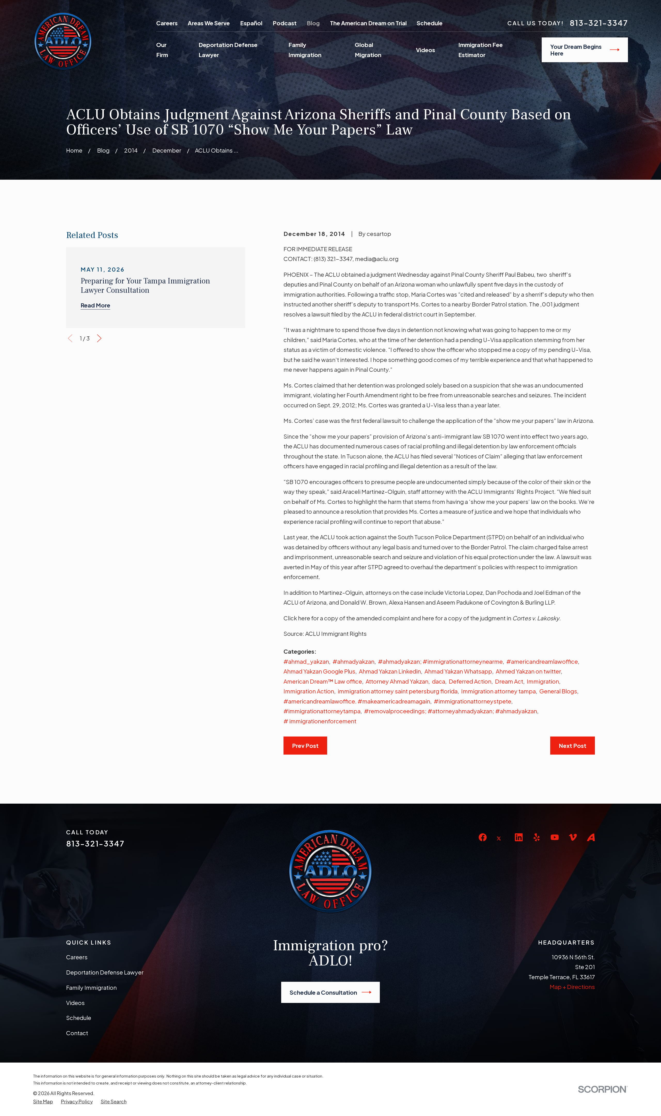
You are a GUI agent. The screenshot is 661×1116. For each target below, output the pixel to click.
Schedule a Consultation (323, 992)
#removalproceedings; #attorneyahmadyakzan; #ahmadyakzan (450, 711)
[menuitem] (43, 1101)
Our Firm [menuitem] (162, 49)
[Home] (63, 41)
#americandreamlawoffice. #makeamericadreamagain (357, 701)
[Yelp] (537, 837)
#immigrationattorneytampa (322, 711)
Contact (77, 1032)
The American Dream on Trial (368, 23)
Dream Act (509, 681)
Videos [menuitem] (425, 49)
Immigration (543, 681)
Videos (75, 1002)
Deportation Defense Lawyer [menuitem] (228, 49)
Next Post (572, 745)
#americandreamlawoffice (542, 661)
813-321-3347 (599, 23)
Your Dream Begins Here (576, 50)
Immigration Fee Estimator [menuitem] (480, 49)
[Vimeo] (573, 837)
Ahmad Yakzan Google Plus (319, 671)
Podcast (285, 23)
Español (251, 23)
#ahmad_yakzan (306, 661)
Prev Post (305, 745)
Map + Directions (572, 986)
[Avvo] (591, 837)
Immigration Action (309, 691)
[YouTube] (555, 837)
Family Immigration (91, 987)
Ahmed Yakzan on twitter (528, 671)
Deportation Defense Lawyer (105, 972)
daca (438, 681)
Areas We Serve (209, 23)
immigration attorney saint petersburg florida (398, 691)
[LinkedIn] (519, 837)
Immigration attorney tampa (498, 691)
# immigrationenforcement (320, 721)
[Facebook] (483, 837)
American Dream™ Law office (323, 681)
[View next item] (99, 338)
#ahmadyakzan (353, 661)
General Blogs (558, 691)
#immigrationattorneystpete (472, 701)
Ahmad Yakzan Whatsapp (458, 671)
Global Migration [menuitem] (368, 49)
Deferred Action (470, 681)
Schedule (430, 23)
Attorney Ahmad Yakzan (397, 681)
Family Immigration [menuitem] (304, 49)
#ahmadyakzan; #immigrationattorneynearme (440, 661)
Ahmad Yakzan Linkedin (390, 671)
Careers (167, 23)
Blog (313, 23)
